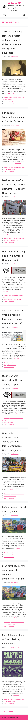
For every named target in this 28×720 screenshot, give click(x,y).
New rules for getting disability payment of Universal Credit (13, 255)
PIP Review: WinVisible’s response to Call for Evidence (13, 117)
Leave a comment (9, 104)
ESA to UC (7, 240)
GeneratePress (22, 717)
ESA (5, 365)
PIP (5, 169)
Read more (11, 93)
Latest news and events (18, 97)
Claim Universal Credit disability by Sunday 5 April (12, 380)
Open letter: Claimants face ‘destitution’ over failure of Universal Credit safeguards (12, 442)
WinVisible (14, 3)
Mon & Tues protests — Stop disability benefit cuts (13, 639)
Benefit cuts (7, 363)
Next (11, 711)
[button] (24, 15)
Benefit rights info (9, 295)
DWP (5, 496)
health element (8, 299)
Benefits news (8, 97)
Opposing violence (7, 99)
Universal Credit (8, 102)
